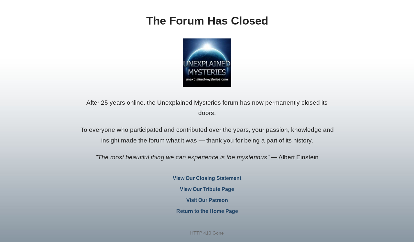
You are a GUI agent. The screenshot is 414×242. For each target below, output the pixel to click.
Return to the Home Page (207, 211)
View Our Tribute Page (207, 189)
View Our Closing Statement (207, 178)
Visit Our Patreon (207, 200)
